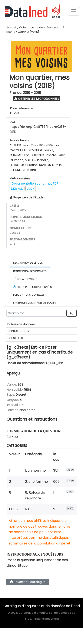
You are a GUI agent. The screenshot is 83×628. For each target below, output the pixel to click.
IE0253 (10, 32)
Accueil (11, 27)
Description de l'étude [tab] (28, 262)
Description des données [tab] (30, 271)
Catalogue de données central (40, 27)
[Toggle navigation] (74, 11)
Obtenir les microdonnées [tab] (34, 287)
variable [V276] (28, 32)
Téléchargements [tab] (25, 279)
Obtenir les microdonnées (38, 99)
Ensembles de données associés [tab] (34, 302)
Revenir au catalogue (29, 582)
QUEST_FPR (15, 338)
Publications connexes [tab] (29, 294)
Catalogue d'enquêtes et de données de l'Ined (41, 605)
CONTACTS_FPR (18, 331)
